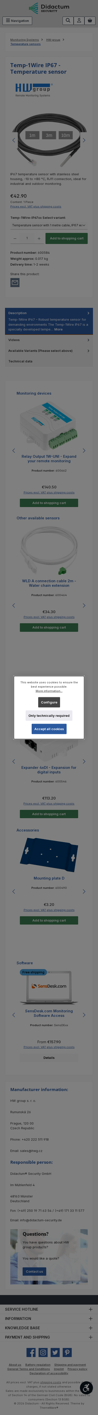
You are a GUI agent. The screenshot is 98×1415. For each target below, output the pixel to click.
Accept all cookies (49, 729)
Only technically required (49, 716)
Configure (49, 702)
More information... (49, 691)
